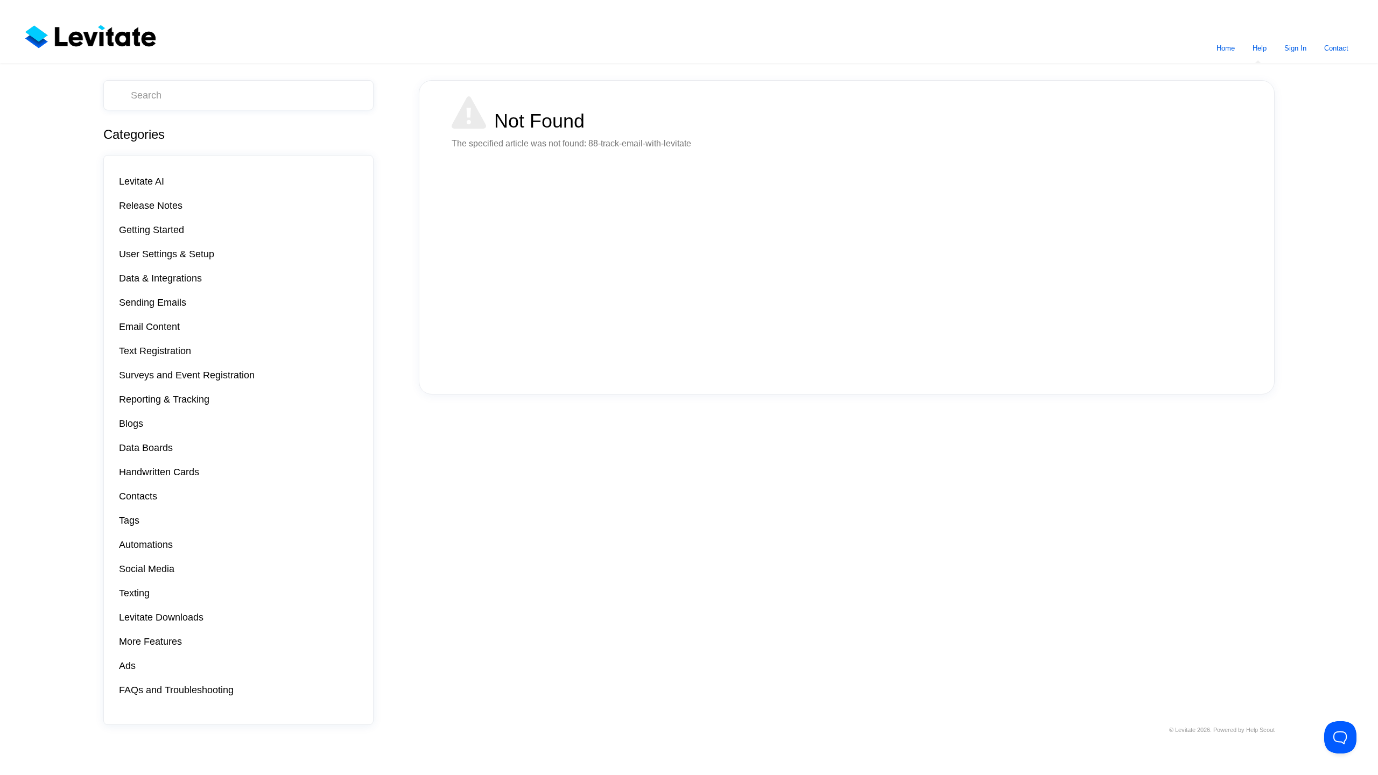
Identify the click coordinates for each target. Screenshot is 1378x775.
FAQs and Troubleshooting (176, 690)
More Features (150, 641)
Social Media (146, 568)
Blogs (131, 423)
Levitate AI (141, 181)
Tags (129, 520)
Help (1260, 48)
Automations (146, 544)
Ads (127, 665)
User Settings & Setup (166, 254)
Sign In (1295, 48)
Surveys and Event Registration (187, 375)
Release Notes (150, 205)
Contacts (138, 496)
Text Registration (155, 351)
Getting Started (151, 229)
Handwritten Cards (159, 472)
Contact (1336, 48)
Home (1226, 48)
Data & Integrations (160, 278)
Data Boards (146, 447)
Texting (134, 593)
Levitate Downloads (161, 617)
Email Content (149, 326)
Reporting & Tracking (164, 399)
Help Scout (1260, 730)
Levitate (1185, 730)
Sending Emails (152, 302)
